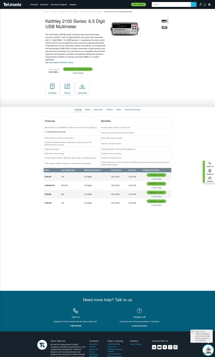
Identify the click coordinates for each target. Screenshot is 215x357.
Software (109, 109)
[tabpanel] (134, 28)
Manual (67, 93)
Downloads (82, 93)
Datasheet (52, 93)
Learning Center (114, 354)
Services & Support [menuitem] (59, 4)
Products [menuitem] (34, 4)
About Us (93, 344)
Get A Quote (138, 4)
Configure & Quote (156, 175)
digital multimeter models (63, 62)
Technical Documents (132, 109)
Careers (92, 347)
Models (87, 109)
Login (199, 4)
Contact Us (112, 347)
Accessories (98, 109)
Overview (78, 109)
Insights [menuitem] (73, 4)
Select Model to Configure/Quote (77, 69)
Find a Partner (136, 344)
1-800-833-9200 (114, 344)
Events (92, 352)
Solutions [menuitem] (44, 4)
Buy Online (157, 179)
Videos (118, 109)
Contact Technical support (115, 350)
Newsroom (93, 349)
